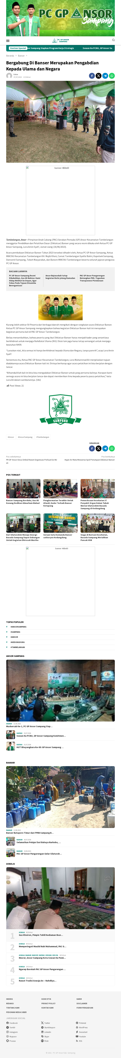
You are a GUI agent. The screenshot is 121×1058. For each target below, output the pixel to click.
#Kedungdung (18, 642)
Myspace (13, 1036)
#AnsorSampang (25, 437)
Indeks (9, 999)
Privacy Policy (48, 1003)
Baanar (9, 830)
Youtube (82, 1036)
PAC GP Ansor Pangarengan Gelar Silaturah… (39, 853)
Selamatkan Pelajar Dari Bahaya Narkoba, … (39, 842)
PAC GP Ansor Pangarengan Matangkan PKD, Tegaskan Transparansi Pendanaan (92, 278)
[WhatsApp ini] (112, 76)
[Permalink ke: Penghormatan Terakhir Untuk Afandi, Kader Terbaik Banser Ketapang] (60, 488)
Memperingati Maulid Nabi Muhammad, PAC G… (42, 946)
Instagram (14, 1032)
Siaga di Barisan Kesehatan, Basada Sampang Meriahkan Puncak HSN (94, 537)
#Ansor (11, 437)
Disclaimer (82, 1003)
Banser (35, 955)
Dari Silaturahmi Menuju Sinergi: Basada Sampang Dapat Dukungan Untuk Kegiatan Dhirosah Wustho (23, 537)
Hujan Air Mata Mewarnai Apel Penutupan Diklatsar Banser (90, 458)
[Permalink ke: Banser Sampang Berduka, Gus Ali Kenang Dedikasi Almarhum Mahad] (23, 488)
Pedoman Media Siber (16, 1012)
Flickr (46, 1041)
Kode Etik (46, 999)
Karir (79, 999)
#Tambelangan (42, 437)
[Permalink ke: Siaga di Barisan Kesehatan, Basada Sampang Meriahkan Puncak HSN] (98, 523)
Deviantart (83, 1032)
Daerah (9, 724)
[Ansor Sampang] (60, 40)
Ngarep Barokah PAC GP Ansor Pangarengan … (42, 969)
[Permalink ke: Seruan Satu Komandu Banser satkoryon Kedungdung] (60, 523)
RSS (80, 1041)
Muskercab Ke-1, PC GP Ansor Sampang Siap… (29, 726)
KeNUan (48, 955)
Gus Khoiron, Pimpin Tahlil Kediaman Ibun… (41, 935)
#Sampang (15, 632)
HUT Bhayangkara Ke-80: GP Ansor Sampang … (40, 747)
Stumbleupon (49, 1027)
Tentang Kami (12, 1008)
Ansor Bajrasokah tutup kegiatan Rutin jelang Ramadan (60, 276)
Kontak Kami (47, 1008)
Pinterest (82, 1023)
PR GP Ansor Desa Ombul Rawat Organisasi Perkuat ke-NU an (31, 459)
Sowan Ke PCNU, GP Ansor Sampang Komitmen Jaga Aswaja (82, 48)
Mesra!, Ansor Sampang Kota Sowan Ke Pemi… (42, 958)
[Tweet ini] (99, 76)
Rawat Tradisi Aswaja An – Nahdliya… (37, 980)
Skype (46, 1036)
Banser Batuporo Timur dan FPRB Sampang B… (30, 833)
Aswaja (22, 932)
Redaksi (10, 1003)
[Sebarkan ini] (92, 76)
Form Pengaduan (85, 1008)
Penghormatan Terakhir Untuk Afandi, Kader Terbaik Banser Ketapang (58, 503)
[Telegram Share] (105, 76)
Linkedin (47, 1032)
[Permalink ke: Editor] (9, 75)
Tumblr (12, 1027)
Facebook (14, 1023)
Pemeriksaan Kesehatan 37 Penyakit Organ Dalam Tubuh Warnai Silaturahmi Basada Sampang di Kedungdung (95, 504)
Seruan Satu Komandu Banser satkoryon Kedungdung (57, 536)
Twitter (47, 1023)
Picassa (13, 1041)
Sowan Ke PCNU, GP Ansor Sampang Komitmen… (41, 736)
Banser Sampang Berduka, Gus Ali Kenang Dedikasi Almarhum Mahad (23, 501)
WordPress (83, 1027)
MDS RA (55, 955)
